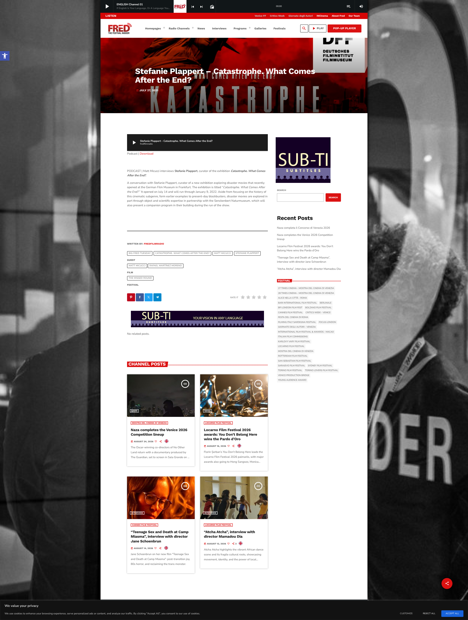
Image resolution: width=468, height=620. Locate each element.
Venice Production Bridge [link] (293, 375)
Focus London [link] (327, 322)
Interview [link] (137, 513)
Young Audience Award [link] (292, 380)
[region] (234, 610)
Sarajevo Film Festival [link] (291, 365)
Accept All (452, 613)
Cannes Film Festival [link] (144, 525)
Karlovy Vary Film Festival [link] (294, 341)
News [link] (134, 411)
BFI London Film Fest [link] (290, 307)
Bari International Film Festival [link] (297, 303)
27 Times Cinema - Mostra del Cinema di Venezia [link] (306, 288)
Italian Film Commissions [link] (293, 336)
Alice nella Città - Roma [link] (292, 298)
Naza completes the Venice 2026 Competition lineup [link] (159, 432)
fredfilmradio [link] (154, 244)
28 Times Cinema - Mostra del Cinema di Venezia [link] (306, 293)
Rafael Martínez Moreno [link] (166, 265)
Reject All (429, 613)
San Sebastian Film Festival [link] (294, 361)
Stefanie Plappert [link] (247, 253)
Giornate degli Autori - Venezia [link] (297, 327)
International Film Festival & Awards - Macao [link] (306, 332)
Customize (406, 613)
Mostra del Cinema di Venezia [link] (149, 423)
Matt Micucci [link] (222, 253)
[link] (5, 56)
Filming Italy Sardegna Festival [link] (297, 322)
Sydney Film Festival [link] (320, 365)
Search (281, 190)
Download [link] (147, 154)
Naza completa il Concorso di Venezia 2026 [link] (303, 228)
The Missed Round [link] (140, 278)
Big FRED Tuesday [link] (140, 253)
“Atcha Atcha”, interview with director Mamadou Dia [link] (229, 534)
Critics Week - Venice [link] (318, 312)
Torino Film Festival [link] (290, 370)
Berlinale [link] (325, 303)
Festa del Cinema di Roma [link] (293, 317)
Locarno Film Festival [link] (218, 423)
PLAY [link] (318, 28)
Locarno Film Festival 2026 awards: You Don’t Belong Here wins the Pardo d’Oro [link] (230, 434)
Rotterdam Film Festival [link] (292, 356)
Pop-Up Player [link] (344, 28)
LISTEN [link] (110, 16)
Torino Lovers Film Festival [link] (321, 370)
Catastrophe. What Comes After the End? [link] (182, 253)
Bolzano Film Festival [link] (318, 307)
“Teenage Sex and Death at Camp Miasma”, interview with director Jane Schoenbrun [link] (159, 536)
